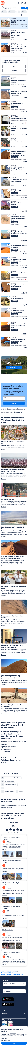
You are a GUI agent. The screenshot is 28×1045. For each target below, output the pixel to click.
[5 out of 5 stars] (14, 839)
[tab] (11, 773)
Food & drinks (6, 748)
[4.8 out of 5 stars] (14, 830)
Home (2, 971)
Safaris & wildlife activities (9, 746)
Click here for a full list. (7, 807)
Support (4, 1010)
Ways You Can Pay (7, 1020)
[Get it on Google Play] (8, 999)
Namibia (8, 971)
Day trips (4, 744)
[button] (14, 23)
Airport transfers (6, 749)
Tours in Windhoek (6, 974)
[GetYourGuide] (3, 3)
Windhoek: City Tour (7, 930)
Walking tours (6, 751)
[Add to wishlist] (8, 19)
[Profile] (25, 3)
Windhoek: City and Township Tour (11, 837)
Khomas (15, 971)
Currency (5, 987)
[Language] (22, 3)
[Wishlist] (18, 3)
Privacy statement (18, 412)
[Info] (21, 15)
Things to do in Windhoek (8, 972)
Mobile (4, 996)
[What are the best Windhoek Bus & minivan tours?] (25, 760)
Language (5, 980)
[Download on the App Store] (8, 1005)
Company (4, 1013)
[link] (14, 23)
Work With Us (6, 1017)
